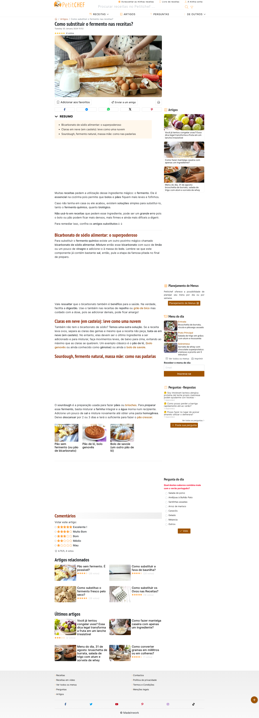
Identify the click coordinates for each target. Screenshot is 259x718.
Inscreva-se (184, 373)
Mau (75, 545)
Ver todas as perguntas (192, 420)
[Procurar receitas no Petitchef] (186, 7)
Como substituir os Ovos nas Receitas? (145, 589)
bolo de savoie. (136, 347)
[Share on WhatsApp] (108, 109)
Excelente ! (79, 527)
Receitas (99, 14)
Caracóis (173, 510)
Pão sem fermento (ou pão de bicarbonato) (66, 447)
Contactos (138, 675)
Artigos (129, 14)
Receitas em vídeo (65, 680)
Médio (76, 540)
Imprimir (198, 358)
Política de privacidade (145, 680)
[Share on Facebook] (65, 109)
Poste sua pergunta (185, 425)
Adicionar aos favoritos (75, 102)
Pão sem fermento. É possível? (91, 568)
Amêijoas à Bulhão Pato (180, 497)
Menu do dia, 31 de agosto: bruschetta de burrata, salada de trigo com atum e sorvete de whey (92, 653)
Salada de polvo (176, 493)
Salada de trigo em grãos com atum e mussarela (191, 337)
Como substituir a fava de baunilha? (144, 568)
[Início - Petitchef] (56, 19)
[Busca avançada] (191, 7)
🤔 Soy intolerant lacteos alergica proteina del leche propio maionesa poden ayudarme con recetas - (182, 395)
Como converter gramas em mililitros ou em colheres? (145, 650)
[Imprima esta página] (158, 102)
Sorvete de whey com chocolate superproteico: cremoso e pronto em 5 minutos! (191, 351)
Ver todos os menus (178, 358)
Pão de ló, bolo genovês (92, 445)
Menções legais (141, 689)
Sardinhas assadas (177, 501)
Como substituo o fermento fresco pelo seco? (91, 591)
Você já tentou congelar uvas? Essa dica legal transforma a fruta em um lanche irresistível (91, 627)
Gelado (172, 515)
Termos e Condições (143, 684)
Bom (75, 536)
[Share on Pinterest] (152, 109)
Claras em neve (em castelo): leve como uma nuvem (93, 129)
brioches (131, 405)
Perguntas (161, 14)
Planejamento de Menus (182, 303)
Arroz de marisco (177, 506)
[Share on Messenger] (87, 109)
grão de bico (142, 308)
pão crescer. (145, 417)
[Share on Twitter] (130, 109)
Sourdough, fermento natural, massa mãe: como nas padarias (98, 134)
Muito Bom (79, 531)
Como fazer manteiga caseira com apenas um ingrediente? (146, 624)
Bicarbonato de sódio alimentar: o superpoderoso (91, 124)
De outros (194, 14)
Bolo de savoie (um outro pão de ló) (122, 447)
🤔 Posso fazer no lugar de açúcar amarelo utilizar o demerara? (181, 413)
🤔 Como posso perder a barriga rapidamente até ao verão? (181, 404)
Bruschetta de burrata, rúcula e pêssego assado (191, 326)
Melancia (173, 519)
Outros (171, 524)
